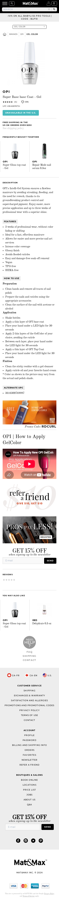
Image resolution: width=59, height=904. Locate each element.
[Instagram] (25, 840)
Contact (29, 660)
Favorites (29, 755)
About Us (30, 799)
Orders (29, 750)
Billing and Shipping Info (29, 745)
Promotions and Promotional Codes (29, 705)
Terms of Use (29, 715)
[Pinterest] (40, 840)
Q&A (29, 804)
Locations (29, 785)
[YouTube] (33, 840)
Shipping (29, 656)
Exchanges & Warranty (29, 695)
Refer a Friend (30, 765)
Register (45, 537)
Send (50, 560)
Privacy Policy (29, 710)
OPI (22, 34)
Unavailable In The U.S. (20, 113)
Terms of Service (29, 896)
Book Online (29, 780)
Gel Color (32, 34)
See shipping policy (13, 128)
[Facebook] (18, 840)
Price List (29, 790)
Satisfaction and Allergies (29, 700)
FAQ (29, 651)
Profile (29, 735)
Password (29, 740)
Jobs (30, 794)
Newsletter (30, 760)
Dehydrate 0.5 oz (41, 623)
